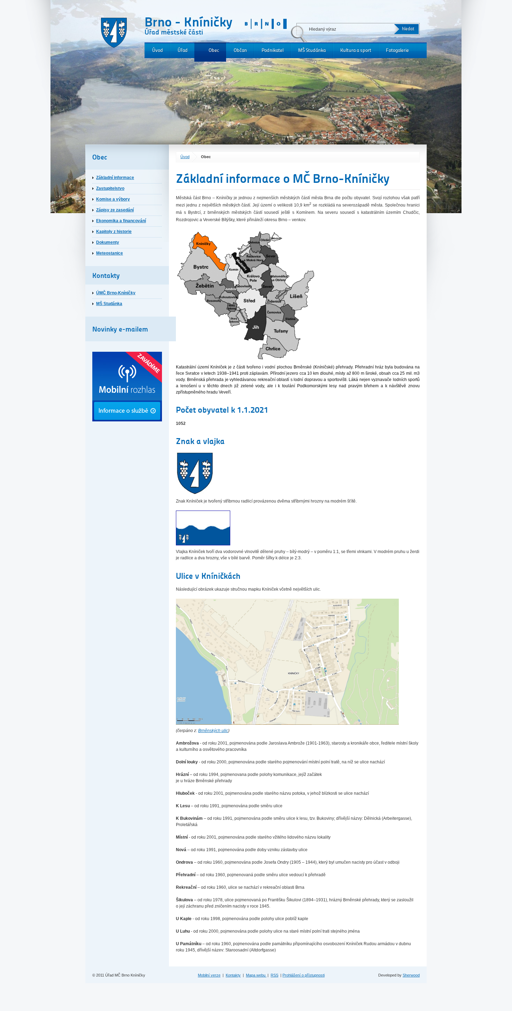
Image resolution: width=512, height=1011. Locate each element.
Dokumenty (107, 242)
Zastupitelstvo (110, 188)
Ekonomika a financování (121, 220)
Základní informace (115, 177)
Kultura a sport (355, 50)
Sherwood (411, 975)
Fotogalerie (397, 50)
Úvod (157, 50)
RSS (274, 975)
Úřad (183, 50)
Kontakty (233, 975)
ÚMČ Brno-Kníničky (115, 292)
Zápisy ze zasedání (115, 210)
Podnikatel (273, 50)
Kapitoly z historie (114, 231)
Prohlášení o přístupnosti (303, 975)
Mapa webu (256, 975)
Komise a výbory (113, 199)
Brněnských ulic (213, 730)
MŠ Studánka (312, 50)
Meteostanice (109, 253)
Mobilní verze (209, 975)
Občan (240, 50)
